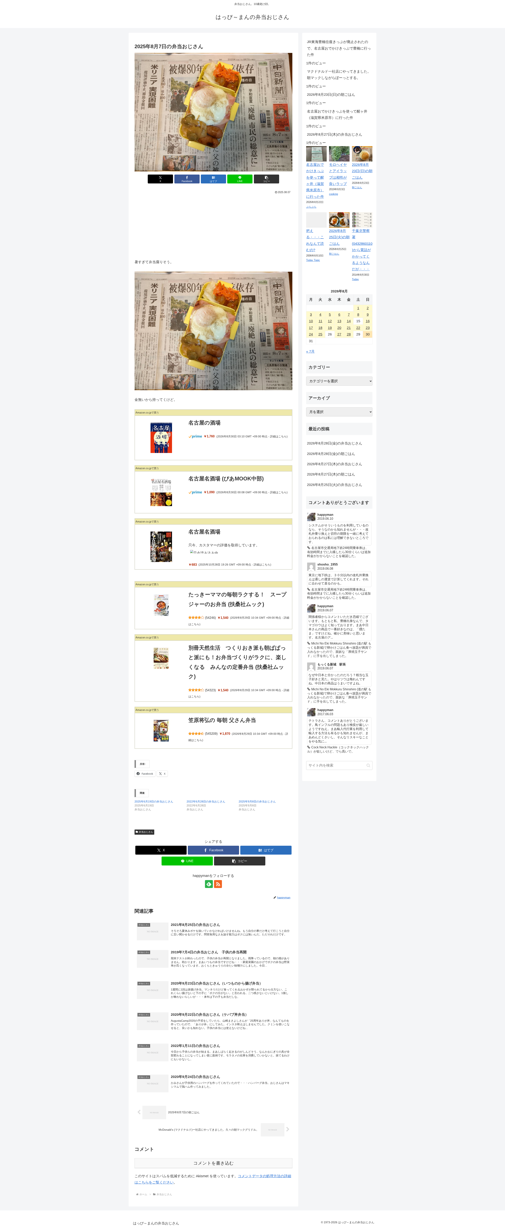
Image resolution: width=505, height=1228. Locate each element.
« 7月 (310, 351)
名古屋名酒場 (204, 532)
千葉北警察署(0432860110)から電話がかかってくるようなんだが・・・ (362, 250)
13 (339, 321)
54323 (210, 690)
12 (330, 321)
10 (311, 321)
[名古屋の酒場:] (161, 437)
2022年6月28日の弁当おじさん (206, 801)
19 (330, 328)
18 (320, 328)
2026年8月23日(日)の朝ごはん (331, 95)
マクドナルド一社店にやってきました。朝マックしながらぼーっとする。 (339, 75)
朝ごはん (357, 187)
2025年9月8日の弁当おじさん (257, 801)
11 (320, 321)
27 (339, 334)
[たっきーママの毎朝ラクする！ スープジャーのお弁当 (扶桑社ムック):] (161, 605)
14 (349, 321)
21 (349, 328)
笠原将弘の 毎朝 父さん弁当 (222, 720)
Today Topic (313, 260)
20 (339, 328)
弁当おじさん (146, 832)
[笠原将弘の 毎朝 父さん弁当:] (161, 731)
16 (368, 321)
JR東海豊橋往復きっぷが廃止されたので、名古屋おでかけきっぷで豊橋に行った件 (339, 48)
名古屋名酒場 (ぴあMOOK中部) (226, 479)
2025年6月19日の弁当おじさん (154, 801)
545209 (211, 733)
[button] (266, 179)
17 (311, 328)
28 (349, 334)
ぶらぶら (311, 206)
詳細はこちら (278, 436)
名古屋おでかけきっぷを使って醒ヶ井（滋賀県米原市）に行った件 (337, 114)
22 (358, 328)
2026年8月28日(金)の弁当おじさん (334, 443)
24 (311, 334)
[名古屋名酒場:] (161, 546)
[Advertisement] (213, 225)
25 (320, 334)
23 (368, 328)
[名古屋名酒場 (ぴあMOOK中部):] (161, 492)
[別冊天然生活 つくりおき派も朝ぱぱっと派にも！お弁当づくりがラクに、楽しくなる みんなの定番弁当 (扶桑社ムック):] (161, 658)
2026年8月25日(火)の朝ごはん (339, 237)
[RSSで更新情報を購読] (218, 884)
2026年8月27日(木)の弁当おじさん (334, 134)
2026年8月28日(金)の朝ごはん (331, 454)
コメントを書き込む (213, 1163)
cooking (333, 194)
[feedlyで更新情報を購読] (209, 884)
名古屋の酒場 (204, 423)
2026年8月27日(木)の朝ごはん (331, 474)
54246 (210, 617)
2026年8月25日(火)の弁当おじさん (334, 485)
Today (355, 279)
